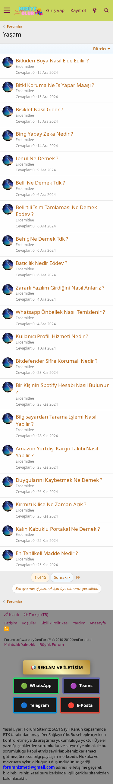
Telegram (35, 705)
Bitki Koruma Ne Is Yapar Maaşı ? (55, 85)
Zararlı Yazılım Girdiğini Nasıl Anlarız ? (60, 287)
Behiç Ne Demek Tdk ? (42, 238)
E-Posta (80, 705)
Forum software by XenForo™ (48, 639)
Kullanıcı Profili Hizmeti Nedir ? (52, 336)
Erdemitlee (25, 66)
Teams (81, 685)
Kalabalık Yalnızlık (19, 644)
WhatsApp (36, 685)
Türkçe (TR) (38, 614)
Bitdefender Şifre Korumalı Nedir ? (56, 360)
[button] (6, 10)
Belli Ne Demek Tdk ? (40, 182)
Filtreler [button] (100, 48)
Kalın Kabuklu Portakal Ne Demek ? (58, 528)
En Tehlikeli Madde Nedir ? (47, 553)
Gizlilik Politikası (54, 623)
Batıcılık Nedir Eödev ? (41, 263)
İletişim (10, 623)
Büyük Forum (51, 644)
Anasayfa (97, 623)
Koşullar (29, 623)
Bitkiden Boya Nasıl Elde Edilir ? (52, 60)
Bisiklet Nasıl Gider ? (39, 109)
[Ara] (106, 10)
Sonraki (61, 577)
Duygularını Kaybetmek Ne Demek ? (59, 479)
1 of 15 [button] (40, 577)
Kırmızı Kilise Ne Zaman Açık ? (51, 504)
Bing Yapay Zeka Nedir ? (44, 133)
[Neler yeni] (94, 10)
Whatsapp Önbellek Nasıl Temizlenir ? (60, 311)
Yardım (79, 623)
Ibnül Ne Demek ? (37, 158)
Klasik (13, 614)
